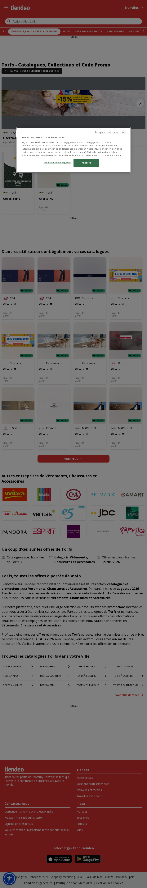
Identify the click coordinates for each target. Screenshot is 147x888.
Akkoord (86, 162)
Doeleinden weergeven (57, 162)
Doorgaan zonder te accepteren (111, 132)
